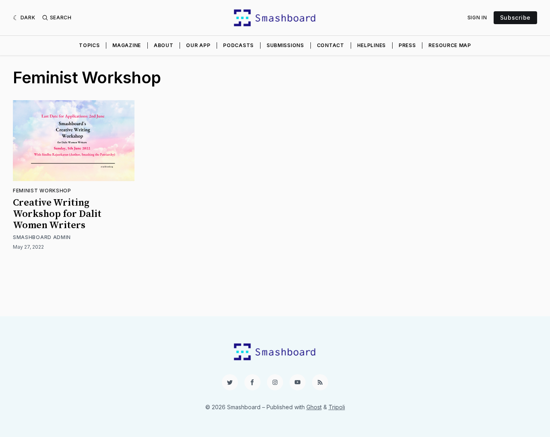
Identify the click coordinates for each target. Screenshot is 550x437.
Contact (330, 45)
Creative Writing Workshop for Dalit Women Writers (57, 214)
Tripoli (337, 407)
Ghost (314, 407)
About (164, 45)
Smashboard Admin (42, 237)
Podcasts (238, 45)
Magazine (126, 45)
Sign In (477, 17)
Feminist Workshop (42, 191)
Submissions (285, 45)
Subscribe (515, 17)
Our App (198, 45)
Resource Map (449, 45)
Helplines (371, 45)
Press (407, 45)
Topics (89, 45)
